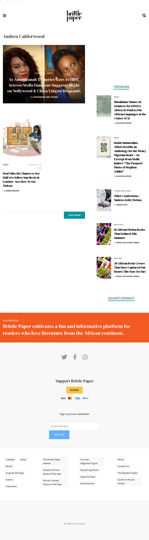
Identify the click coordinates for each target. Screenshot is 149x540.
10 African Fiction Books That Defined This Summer (129, 234)
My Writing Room (89, 470)
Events (9, 479)
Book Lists (119, 225)
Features (40, 73)
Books (9, 466)
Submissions (87, 483)
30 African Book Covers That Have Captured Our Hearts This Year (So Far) (130, 267)
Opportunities (87, 476)
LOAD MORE (74, 215)
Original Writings (15, 473)
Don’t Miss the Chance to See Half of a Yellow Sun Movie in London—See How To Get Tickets (21, 179)
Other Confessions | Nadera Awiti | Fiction (127, 198)
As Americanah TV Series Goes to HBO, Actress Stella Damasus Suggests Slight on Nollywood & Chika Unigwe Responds (44, 85)
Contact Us (123, 466)
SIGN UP (59, 434)
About (121, 459)
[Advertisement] (121, 54)
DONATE (74, 390)
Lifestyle (10, 459)
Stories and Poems (122, 191)
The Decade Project (128, 473)
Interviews (11, 486)
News (50, 73)
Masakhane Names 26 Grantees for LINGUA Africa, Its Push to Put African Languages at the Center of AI (130, 110)
